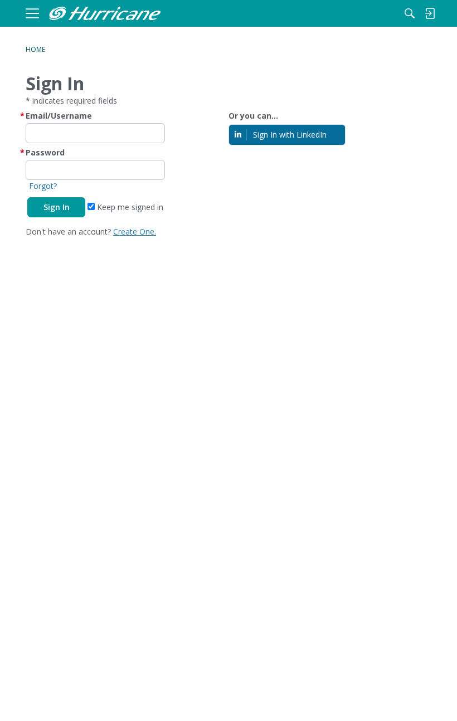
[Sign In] (430, 13)
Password (45, 152)
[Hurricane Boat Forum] (105, 13)
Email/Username (59, 115)
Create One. (134, 231)
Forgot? (43, 186)
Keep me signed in (129, 207)
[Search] (410, 13)
